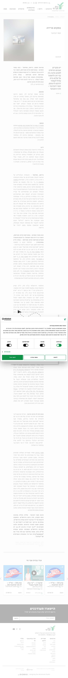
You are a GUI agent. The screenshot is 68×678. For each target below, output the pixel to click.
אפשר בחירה (34, 357)
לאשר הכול (12, 357)
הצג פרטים (7, 351)
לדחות (55, 357)
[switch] (43, 345)
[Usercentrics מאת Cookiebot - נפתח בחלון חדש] (10, 319)
